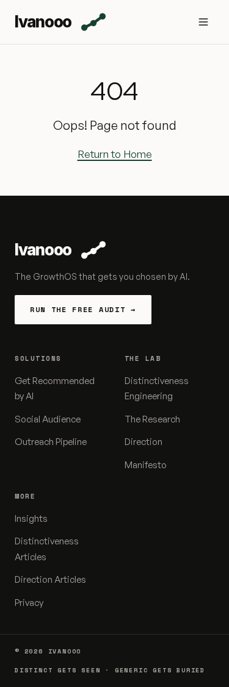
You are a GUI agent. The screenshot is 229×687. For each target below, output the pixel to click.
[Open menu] (203, 22)
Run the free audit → (83, 309)
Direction (143, 441)
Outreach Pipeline (51, 441)
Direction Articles (50, 579)
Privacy (29, 602)
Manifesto (146, 465)
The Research (152, 419)
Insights (31, 518)
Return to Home (115, 154)
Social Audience (48, 419)
